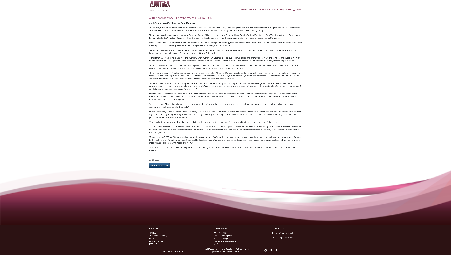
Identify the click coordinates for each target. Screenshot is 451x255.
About (252, 9)
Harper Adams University (225, 241)
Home (244, 9)
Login (298, 9)
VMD (216, 244)
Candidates (263, 9)
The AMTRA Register (223, 235)
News (288, 9)
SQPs (274, 9)
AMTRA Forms (220, 233)
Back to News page (159, 165)
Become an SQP (221, 238)
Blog (282, 9)
